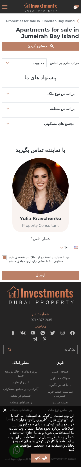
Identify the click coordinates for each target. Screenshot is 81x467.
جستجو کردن (37, 46)
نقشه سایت (60, 402)
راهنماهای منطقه (21, 402)
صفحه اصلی (60, 371)
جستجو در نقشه (20, 396)
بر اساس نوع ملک (60, 94)
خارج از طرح (20, 382)
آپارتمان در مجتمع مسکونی (20, 389)
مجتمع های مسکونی (59, 124)
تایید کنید (40, 458)
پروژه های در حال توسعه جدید (20, 373)
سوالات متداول (60, 378)
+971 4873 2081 (40, 320)
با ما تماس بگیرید (60, 385)
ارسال (40, 275)
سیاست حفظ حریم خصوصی (60, 394)
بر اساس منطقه (62, 109)
